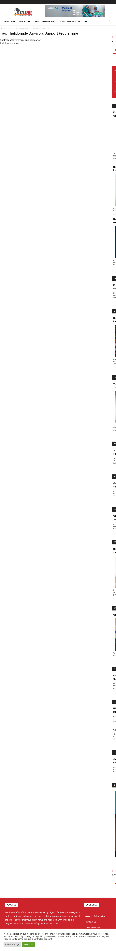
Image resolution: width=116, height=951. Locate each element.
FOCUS (14, 22)
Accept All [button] (28, 944)
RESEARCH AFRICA (49, 21)
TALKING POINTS (26, 22)
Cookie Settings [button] (12, 944)
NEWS (37, 22)
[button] (109, 21)
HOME (6, 22)
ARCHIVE (70, 22)
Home (2, 28)
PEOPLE (62, 22)
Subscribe (82, 21)
